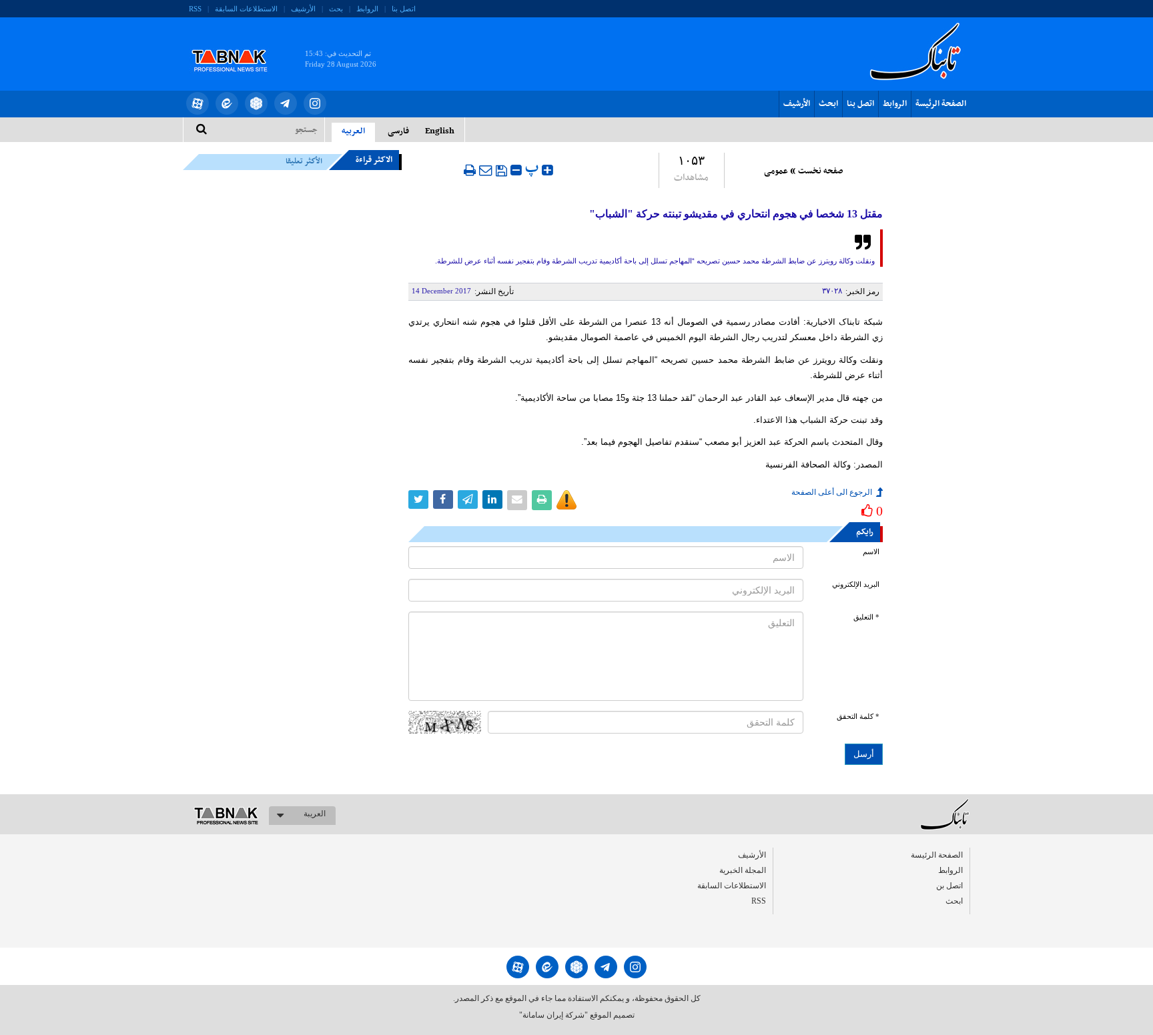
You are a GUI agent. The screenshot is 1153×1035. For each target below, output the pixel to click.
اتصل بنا (404, 9)
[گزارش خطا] (566, 500)
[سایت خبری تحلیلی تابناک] (238, 45)
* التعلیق (866, 617)
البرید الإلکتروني (855, 584)
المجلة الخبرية (742, 870)
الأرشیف (303, 9)
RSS (195, 9)
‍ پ (533, 168)
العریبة (315, 813)
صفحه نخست (820, 171)
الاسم (871, 552)
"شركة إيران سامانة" (553, 1015)
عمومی (776, 171)
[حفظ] (501, 170)
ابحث (828, 104)
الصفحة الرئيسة (940, 104)
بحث (336, 9)
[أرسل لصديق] (485, 170)
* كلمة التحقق (858, 716)
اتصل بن (949, 885)
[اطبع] (470, 170)
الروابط (367, 9)
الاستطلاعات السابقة (246, 9)
